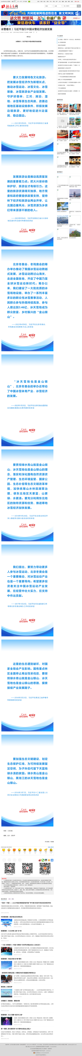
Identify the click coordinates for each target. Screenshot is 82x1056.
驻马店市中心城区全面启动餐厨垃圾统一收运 (75, 186)
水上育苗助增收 (62, 42)
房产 (57, 1)
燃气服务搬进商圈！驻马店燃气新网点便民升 (69, 62)
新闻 (41, 1)
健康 (63, 1)
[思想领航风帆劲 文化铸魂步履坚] (62, 193)
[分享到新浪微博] (40, 860)
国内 (10, 26)
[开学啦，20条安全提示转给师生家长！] (62, 232)
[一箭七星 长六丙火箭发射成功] (75, 193)
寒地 (13, 899)
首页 (38, 1)
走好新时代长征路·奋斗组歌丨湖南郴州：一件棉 (74, 166)
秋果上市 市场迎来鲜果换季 (65, 79)
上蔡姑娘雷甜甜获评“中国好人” (65, 51)
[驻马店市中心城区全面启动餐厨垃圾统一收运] (75, 180)
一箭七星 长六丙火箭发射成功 (74, 199)
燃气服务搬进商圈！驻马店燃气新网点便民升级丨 (75, 127)
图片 (44, 1)
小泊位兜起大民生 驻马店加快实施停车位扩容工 (62, 166)
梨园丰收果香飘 (62, 93)
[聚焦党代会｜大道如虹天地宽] (75, 206)
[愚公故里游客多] (75, 232)
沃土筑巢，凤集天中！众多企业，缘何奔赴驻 (69, 39)
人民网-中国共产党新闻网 (18, 32)
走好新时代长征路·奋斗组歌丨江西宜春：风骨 (74, 140)
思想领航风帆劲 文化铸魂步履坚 (62, 199)
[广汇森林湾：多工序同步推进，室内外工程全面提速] (62, 121)
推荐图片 (60, 172)
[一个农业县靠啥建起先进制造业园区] (62, 180)
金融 (66, 1)
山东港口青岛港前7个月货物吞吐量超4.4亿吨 (69, 82)
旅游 (72, 1)
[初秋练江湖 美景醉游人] (62, 206)
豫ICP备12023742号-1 (31, 1046)
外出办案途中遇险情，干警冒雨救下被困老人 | (63, 153)
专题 (54, 1)
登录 (76, 1)
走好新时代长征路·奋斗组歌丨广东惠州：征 (69, 65)
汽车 (51, 1)
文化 (60, 1)
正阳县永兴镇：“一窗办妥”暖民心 (66, 85)
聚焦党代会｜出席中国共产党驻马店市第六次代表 (75, 114)
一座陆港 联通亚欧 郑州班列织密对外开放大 (69, 71)
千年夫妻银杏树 (62, 88)
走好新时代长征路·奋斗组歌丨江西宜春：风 (69, 91)
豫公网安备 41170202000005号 (42, 1052)
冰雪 (9, 899)
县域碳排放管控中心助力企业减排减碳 (63, 225)
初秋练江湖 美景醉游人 (62, 211)
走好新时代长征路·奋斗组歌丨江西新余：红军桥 (74, 153)
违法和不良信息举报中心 (41, 1055)
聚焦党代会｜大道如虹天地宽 (65, 53)
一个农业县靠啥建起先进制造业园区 (67, 76)
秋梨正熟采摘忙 (62, 45)
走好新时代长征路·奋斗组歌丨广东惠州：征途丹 (62, 140)
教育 (69, 1)
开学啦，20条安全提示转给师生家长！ (67, 59)
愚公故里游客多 (72, 237)
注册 (78, 1)
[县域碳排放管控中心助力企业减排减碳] (62, 219)
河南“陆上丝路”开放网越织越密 (65, 73)
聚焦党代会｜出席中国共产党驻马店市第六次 (69, 48)
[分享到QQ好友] (46, 860)
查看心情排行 (51, 847)
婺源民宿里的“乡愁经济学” (64, 68)
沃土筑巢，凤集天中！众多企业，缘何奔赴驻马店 (63, 114)
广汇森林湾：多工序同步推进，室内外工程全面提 (63, 127)
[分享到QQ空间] (49, 860)
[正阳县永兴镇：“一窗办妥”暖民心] (75, 219)
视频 (48, 1)
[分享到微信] (43, 860)
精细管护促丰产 (62, 56)
